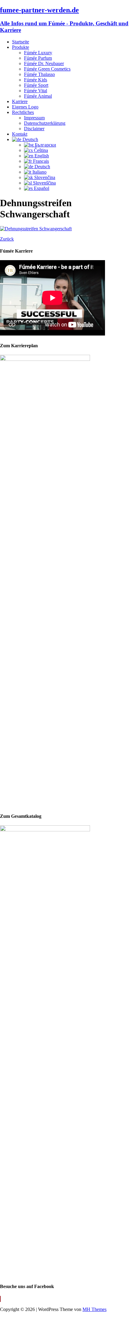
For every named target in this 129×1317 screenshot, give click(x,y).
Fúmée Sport (36, 85)
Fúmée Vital (35, 90)
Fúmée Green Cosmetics (47, 68)
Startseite (20, 41)
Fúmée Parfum (38, 58)
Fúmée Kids (35, 79)
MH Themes (94, 1309)
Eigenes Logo (25, 106)
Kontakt (19, 134)
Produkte (20, 47)
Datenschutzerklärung (44, 123)
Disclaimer (34, 128)
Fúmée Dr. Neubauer (44, 63)
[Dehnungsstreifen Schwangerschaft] (36, 228)
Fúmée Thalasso (39, 74)
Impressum (34, 117)
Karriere (20, 101)
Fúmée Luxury (38, 52)
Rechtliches (23, 112)
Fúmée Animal (38, 96)
